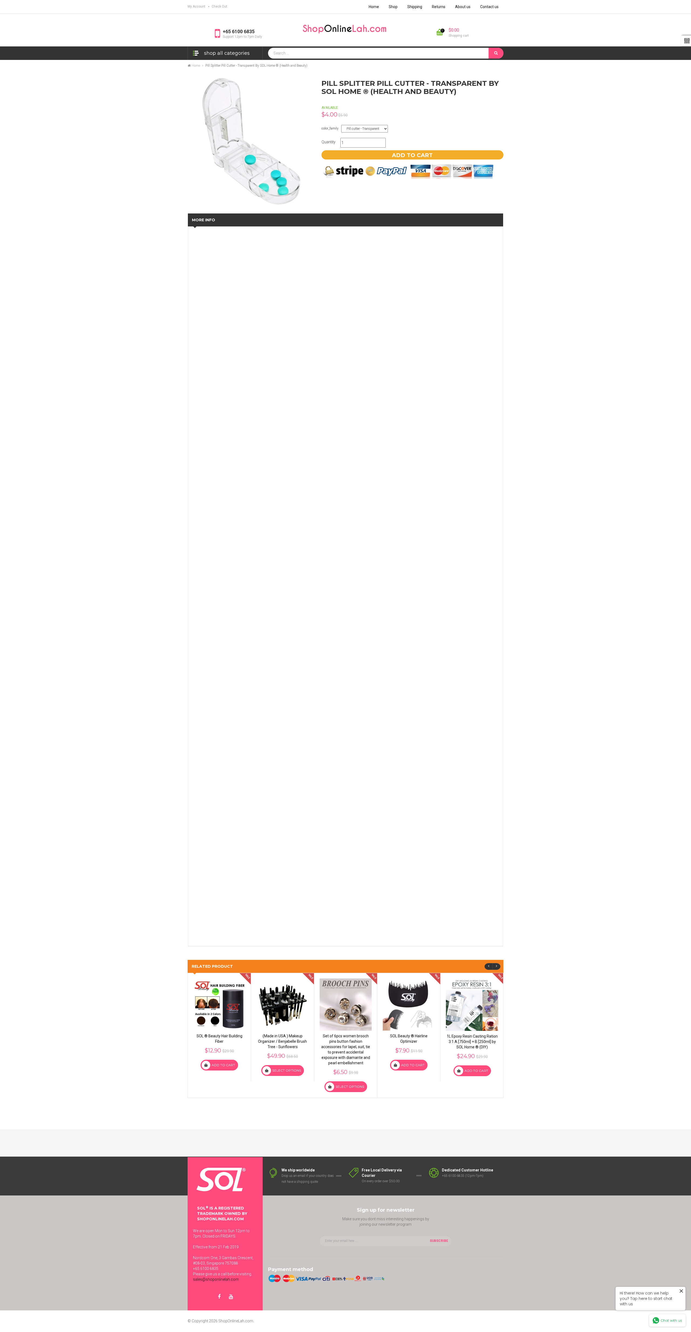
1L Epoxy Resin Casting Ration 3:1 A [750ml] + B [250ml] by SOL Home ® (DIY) (472, 1041)
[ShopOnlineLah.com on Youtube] (231, 1297)
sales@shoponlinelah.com (216, 1279)
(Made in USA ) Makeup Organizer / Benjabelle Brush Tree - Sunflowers (282, 1041)
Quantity (328, 142)
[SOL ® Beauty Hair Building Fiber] (219, 1004)
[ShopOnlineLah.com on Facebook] (219, 1297)
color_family (329, 128)
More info (203, 220)
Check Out (219, 6)
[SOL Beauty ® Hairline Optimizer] (409, 1004)
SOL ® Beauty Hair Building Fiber (219, 1039)
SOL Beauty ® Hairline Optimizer (409, 1039)
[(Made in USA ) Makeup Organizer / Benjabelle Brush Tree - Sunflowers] (282, 1004)
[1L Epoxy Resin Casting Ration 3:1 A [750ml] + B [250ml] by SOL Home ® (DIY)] (472, 1004)
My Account (196, 6)
